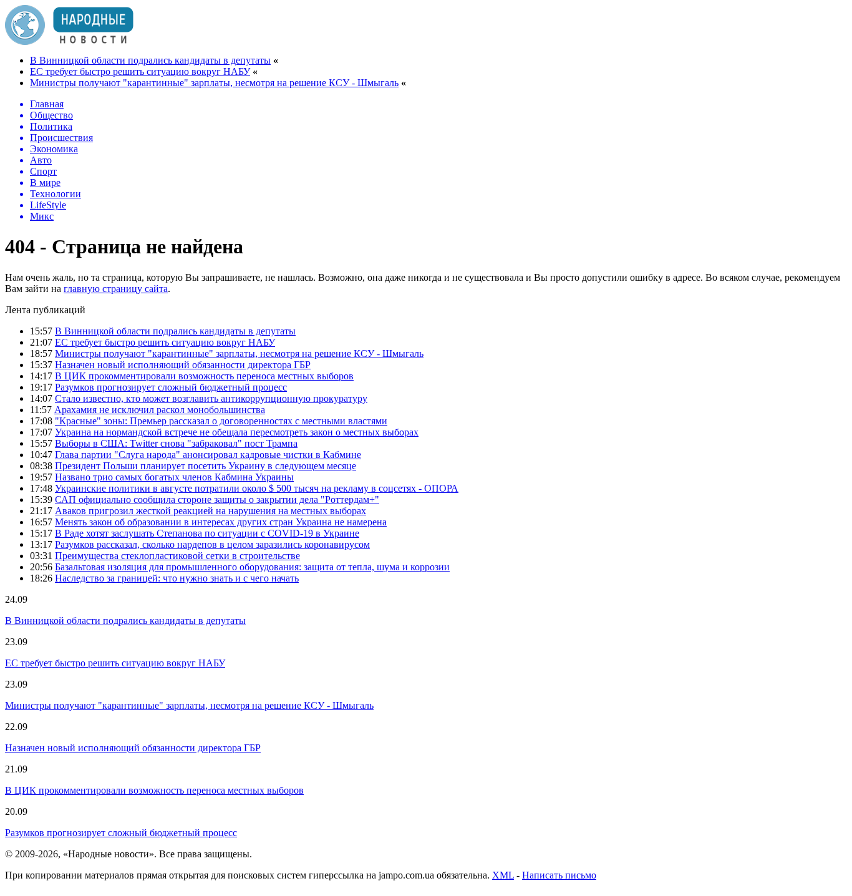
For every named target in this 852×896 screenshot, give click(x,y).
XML (503, 875)
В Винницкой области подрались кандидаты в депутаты (150, 60)
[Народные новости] (69, 41)
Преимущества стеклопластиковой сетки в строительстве (177, 555)
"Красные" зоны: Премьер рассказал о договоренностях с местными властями (221, 421)
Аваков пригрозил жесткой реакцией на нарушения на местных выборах (210, 510)
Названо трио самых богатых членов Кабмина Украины (174, 477)
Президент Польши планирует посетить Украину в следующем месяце (205, 465)
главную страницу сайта (116, 288)
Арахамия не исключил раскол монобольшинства (159, 409)
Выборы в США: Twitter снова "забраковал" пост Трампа (176, 443)
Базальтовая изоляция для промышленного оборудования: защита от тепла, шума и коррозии (252, 567)
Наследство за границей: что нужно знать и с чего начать (177, 578)
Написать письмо (559, 875)
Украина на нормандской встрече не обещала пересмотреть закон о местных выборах (237, 432)
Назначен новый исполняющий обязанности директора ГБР (183, 364)
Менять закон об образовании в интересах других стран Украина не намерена (221, 522)
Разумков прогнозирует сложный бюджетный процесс (171, 387)
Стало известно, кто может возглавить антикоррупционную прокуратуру (211, 398)
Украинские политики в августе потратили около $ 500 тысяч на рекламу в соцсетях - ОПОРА (256, 488)
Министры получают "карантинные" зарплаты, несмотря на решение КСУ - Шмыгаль (214, 82)
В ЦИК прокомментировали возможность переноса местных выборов (204, 376)
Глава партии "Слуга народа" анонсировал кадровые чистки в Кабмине (208, 454)
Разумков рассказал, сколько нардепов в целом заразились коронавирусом (212, 544)
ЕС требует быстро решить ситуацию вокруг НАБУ (140, 71)
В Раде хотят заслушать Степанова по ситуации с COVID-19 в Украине (207, 533)
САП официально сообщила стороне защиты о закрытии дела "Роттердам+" (217, 499)
